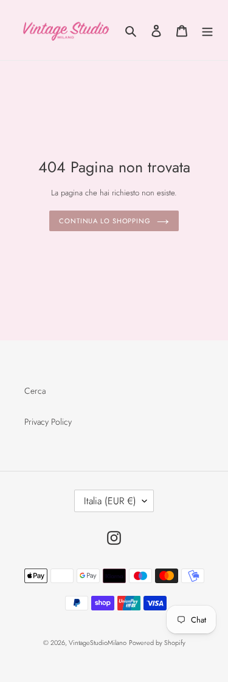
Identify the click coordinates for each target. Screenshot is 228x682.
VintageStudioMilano (97, 642)
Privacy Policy (48, 422)
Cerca (35, 391)
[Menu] (207, 30)
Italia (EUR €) (110, 501)
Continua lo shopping (105, 221)
